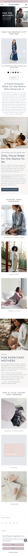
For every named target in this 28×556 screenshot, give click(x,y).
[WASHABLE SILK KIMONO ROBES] (14, 220)
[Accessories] (14, 486)
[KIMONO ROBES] (14, 256)
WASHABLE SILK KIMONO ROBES (14, 237)
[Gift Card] (14, 450)
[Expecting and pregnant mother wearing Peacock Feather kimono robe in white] (14, 334)
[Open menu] (3, 4)
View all (14, 77)
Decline (13, 548)
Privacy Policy (6, 541)
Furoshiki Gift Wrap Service (14, 431)
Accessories (14, 504)
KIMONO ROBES (14, 274)
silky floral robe (6, 176)
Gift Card (14, 467)
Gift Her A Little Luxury (9, 189)
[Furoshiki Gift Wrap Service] (14, 413)
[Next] (24, 51)
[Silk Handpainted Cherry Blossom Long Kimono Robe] (14, 51)
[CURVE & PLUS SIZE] (14, 293)
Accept (13, 544)
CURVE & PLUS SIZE (14, 311)
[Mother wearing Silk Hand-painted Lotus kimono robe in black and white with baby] (14, 132)
